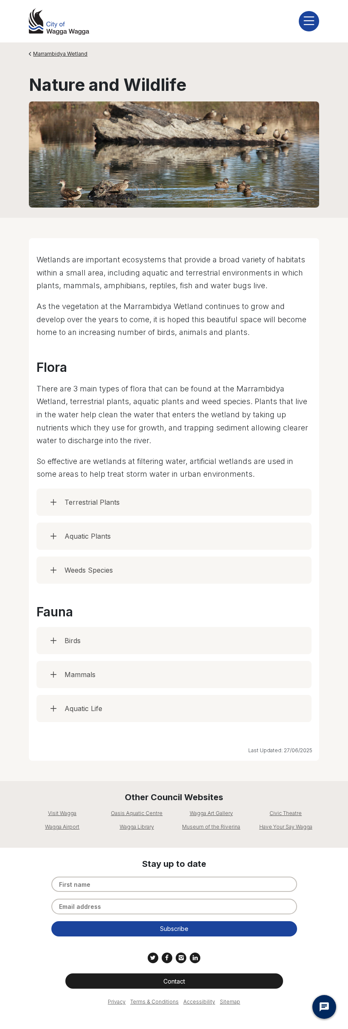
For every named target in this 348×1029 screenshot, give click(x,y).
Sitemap (230, 1001)
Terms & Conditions (154, 1001)
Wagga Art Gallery (211, 813)
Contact (174, 981)
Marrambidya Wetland (60, 54)
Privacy (117, 1001)
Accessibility (199, 1001)
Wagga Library (137, 827)
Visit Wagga (62, 813)
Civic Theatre (285, 813)
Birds (73, 640)
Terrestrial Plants (92, 502)
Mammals (80, 674)
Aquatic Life (83, 708)
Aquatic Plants (88, 536)
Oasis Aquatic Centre (137, 813)
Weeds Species (89, 570)
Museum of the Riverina (211, 827)
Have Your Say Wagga (285, 827)
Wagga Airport (62, 827)
